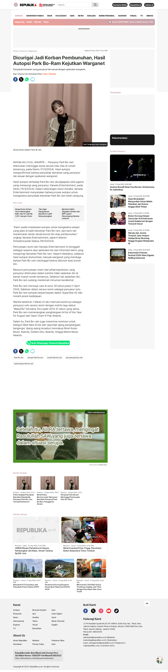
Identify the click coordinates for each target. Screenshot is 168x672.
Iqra (34, 614)
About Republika (20, 640)
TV (141, 16)
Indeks (149, 16)
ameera (19, 16)
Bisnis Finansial (107, 16)
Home (15, 51)
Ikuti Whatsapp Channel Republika (50, 343)
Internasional (18, 621)
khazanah (61, 16)
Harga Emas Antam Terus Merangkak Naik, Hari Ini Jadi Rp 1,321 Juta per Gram (23, 212)
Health (29, 22)
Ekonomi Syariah (35, 16)
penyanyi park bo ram (74, 357)
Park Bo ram (18, 357)
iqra (72, 16)
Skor (53, 610)
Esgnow (16, 625)
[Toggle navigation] (16, 5)
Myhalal (37, 22)
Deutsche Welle (120, 5)
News (15, 617)
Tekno (46, 22)
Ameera (23, 51)
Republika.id (135, 5)
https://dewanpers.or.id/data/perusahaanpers (34, 658)
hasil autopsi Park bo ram (23, 364)
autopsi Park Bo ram (35, 357)
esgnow (122, 16)
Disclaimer (17, 644)
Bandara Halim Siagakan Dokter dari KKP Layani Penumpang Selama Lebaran (71, 213)
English (55, 625)
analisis (91, 16)
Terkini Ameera (117, 151)
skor (49, 16)
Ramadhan (36, 628)
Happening (19, 22)
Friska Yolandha (49, 74)
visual (133, 16)
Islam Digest (57, 614)
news (80, 16)
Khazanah (17, 614)
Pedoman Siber (58, 640)
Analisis (35, 617)
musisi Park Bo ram (54, 357)
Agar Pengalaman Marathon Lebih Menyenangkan (45, 212)
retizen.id (149, 5)
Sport (54, 617)
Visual (35, 625)
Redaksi (35, 640)
